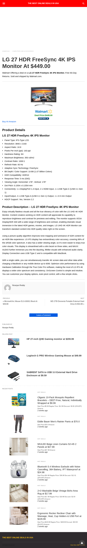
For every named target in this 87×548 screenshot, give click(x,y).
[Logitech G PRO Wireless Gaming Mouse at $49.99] (13, 360)
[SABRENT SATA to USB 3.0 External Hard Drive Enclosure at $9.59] (13, 376)
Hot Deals (41, 392)
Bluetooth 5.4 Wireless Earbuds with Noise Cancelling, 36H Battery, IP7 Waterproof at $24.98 (58, 469)
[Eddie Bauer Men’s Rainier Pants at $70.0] (18, 424)
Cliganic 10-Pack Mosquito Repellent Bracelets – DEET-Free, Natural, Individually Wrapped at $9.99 (59, 400)
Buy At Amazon (9, 121)
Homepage (6, 51)
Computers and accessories (23, 51)
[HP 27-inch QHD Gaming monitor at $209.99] (13, 343)
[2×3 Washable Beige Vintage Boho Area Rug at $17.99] (18, 493)
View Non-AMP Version (77, 545)
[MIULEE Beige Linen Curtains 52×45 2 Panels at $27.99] (18, 446)
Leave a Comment (43, 315)
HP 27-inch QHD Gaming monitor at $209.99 (50, 339)
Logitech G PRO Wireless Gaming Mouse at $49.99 (54, 355)
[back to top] (82, 543)
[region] (43, 26)
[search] (83, 3)
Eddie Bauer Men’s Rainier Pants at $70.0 (58, 421)
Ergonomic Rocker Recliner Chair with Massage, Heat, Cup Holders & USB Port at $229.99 (59, 516)
